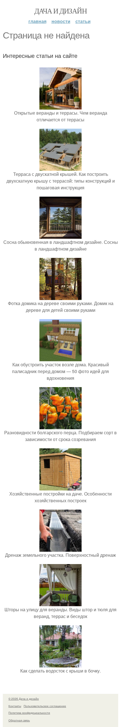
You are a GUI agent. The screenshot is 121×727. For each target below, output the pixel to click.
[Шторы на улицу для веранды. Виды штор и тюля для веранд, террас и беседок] (60, 602)
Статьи (83, 21)
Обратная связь (19, 720)
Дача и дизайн (60, 10)
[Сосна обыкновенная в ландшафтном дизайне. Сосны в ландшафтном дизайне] (60, 235)
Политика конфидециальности (29, 713)
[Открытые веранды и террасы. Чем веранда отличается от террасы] (60, 106)
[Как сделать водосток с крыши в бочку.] (60, 664)
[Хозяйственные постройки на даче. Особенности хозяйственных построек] (60, 487)
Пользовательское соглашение (45, 706)
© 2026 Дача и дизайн (23, 699)
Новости (60, 21)
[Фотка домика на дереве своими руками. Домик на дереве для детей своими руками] (60, 296)
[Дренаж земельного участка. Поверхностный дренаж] (60, 548)
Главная (37, 21)
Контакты (14, 706)
